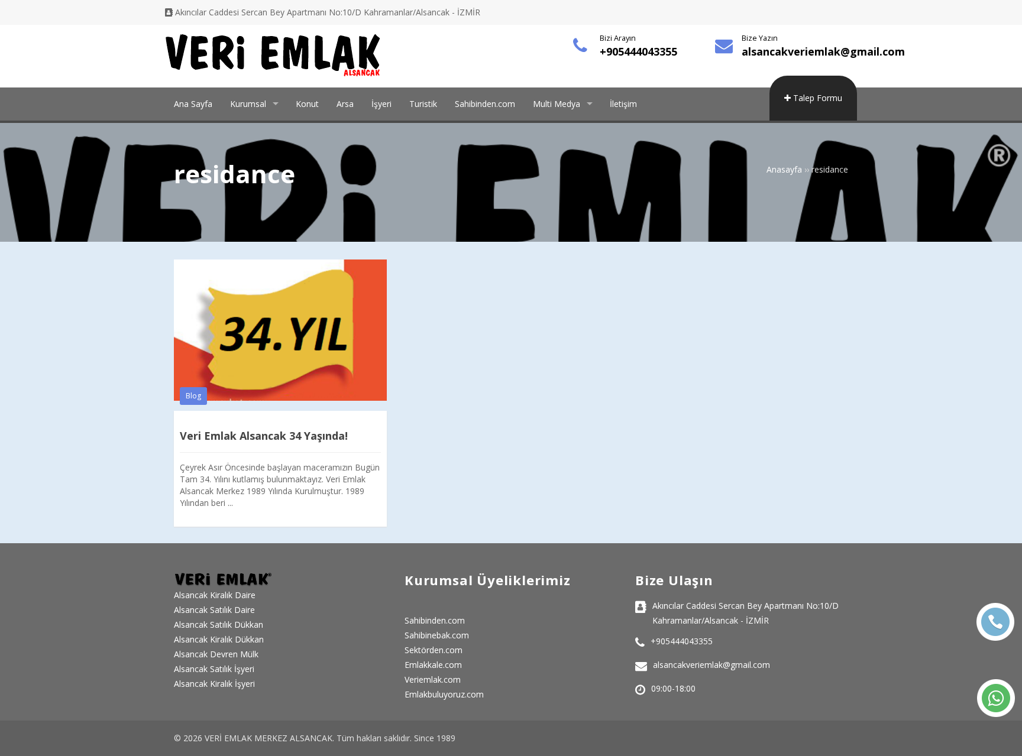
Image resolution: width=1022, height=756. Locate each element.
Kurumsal (248, 103)
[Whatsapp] (996, 698)
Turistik (423, 103)
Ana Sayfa (193, 103)
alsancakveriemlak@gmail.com (823, 51)
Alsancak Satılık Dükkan (218, 624)
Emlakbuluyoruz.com (444, 694)
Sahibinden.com (485, 103)
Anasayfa (784, 169)
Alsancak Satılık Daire (214, 609)
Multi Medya (556, 103)
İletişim (623, 103)
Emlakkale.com (433, 664)
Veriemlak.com (433, 679)
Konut (307, 103)
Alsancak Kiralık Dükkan (219, 639)
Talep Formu (816, 97)
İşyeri (381, 103)
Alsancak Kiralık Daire (215, 595)
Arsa (345, 103)
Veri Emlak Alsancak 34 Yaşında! (264, 436)
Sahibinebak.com (437, 635)
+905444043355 (638, 51)
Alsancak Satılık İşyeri (214, 668)
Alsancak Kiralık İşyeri (214, 683)
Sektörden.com (434, 650)
